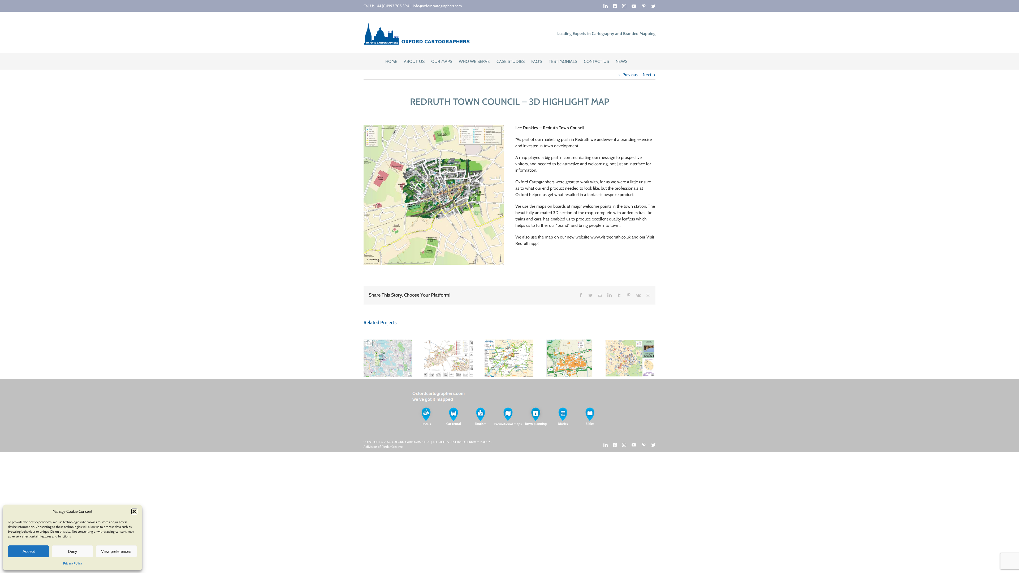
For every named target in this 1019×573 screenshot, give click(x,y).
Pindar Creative (392, 447)
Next (647, 74)
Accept (29, 551)
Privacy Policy (72, 563)
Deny (72, 551)
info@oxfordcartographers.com (437, 5)
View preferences (116, 551)
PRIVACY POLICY (479, 442)
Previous (630, 74)
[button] (134, 511)
